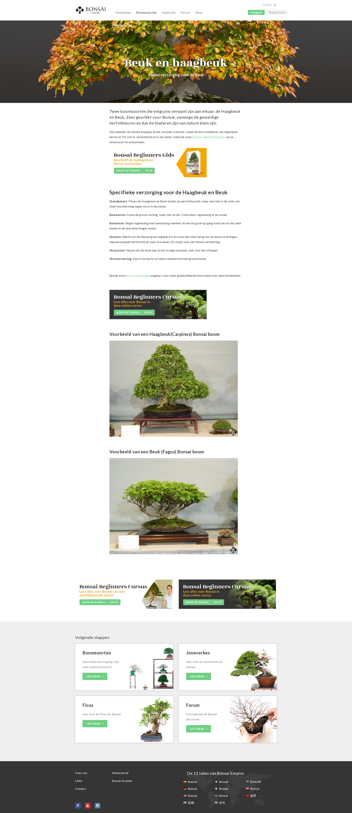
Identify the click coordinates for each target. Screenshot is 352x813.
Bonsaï (223, 781)
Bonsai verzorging (138, 275)
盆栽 (191, 802)
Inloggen (256, 12)
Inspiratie (169, 12)
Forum (185, 12)
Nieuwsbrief (120, 773)
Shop (198, 12)
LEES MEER (93, 676)
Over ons (81, 773)
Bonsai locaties (122, 780)
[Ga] (274, 5)
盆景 (253, 795)
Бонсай (255, 781)
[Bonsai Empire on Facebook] (78, 805)
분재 (222, 802)
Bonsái (192, 781)
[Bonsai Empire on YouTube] (88, 805)
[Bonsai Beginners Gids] (158, 162)
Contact (80, 788)
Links (78, 780)
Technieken (123, 12)
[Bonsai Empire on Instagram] (97, 805)
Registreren (277, 12)
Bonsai (192, 788)
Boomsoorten (146, 12)
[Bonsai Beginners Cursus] (158, 304)
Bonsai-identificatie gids (208, 137)
